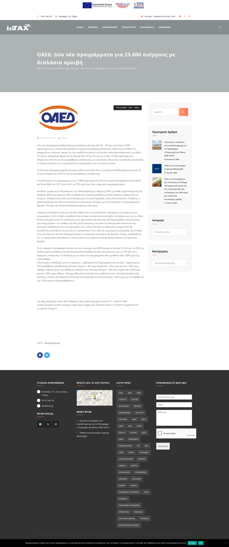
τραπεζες (144, 518)
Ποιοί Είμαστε (147, 27)
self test (140, 412)
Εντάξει (192, 543)
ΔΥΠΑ (139, 426)
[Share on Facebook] (40, 355)
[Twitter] (185, 16)
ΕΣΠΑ (144, 432)
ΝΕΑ (130, 108)
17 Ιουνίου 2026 (170, 203)
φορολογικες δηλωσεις (129, 525)
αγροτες (141, 459)
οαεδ (136, 108)
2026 (139, 393)
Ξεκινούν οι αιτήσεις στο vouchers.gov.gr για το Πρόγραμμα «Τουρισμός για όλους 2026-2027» (175, 149)
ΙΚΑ (138, 446)
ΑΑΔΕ (134, 419)
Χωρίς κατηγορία (126, 459)
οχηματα (123, 499)
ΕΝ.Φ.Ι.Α (122, 432)
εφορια (134, 485)
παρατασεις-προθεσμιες (129, 505)
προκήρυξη (124, 512)
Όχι (200, 543)
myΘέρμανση (124, 412)
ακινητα (122, 465)
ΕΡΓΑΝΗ (133, 432)
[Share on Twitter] (47, 355)
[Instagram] (189, 16)
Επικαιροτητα (129, 27)
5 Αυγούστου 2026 (171, 159)
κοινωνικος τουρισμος (129, 492)
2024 (121, 393)
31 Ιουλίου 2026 (170, 173)
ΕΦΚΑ (121, 439)
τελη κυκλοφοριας (127, 518)
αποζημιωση (140, 472)
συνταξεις (138, 512)
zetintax (64, 138)
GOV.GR (134, 399)
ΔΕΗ (130, 426)
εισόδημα (136, 479)
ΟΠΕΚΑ (131, 452)
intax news (121, 108)
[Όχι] (225, 543)
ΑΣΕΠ (144, 419)
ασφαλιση (123, 479)
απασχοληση (124, 472)
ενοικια (122, 485)
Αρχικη (79, 27)
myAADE (137, 406)
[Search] (219, 27)
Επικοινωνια (165, 27)
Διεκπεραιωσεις (110, 27)
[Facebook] (180, 16)
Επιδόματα (133, 439)
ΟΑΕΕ (121, 452)
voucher (123, 419)
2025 (130, 393)
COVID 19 (122, 399)
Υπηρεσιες (93, 27)
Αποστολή (163, 446)
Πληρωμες (143, 452)
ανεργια (134, 465)
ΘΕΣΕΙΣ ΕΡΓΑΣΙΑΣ (125, 446)
